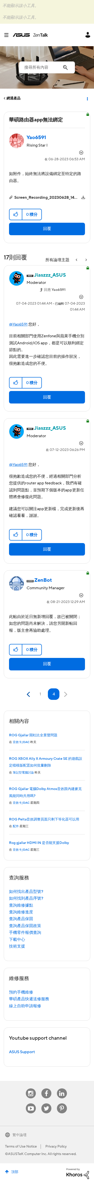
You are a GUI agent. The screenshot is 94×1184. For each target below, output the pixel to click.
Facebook (46, 1088)
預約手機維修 (21, 992)
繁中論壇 (20, 1135)
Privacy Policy (56, 1146)
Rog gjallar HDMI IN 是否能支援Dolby (39, 843)
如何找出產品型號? (26, 891)
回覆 (47, 228)
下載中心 (17, 939)
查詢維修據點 (21, 905)
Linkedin (62, 1088)
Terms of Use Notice (21, 1146)
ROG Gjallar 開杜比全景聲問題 (33, 735)
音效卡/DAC (21, 742)
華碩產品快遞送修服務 (29, 998)
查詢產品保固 (21, 918)
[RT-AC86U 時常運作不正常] (76, 260)
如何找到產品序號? (26, 898)
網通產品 (14, 98)
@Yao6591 (18, 324)
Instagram (30, 1088)
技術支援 (17, 946)
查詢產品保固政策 (25, 925)
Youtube (31, 1103)
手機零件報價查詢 (25, 932)
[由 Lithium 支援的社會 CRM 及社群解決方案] (77, 1173)
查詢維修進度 (21, 912)
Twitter (46, 1103)
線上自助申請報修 (25, 1005)
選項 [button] (87, 98)
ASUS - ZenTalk (30, 35)
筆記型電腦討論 (23, 773)
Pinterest (61, 1103)
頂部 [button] (14, 1172)
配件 (16, 826)
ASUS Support (22, 1051)
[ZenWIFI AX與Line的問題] (85, 260)
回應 (54, 290)
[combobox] (47, 67)
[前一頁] (29, 694)
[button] (16, 214)
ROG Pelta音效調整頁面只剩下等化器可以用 (44, 819)
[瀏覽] (8, 35)
